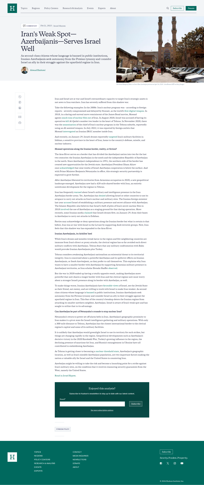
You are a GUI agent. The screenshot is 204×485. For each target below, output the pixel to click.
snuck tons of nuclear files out (76, 118)
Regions (36, 8)
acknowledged (67, 168)
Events (90, 8)
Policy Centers (51, 8)
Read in (65, 375)
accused (67, 202)
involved (64, 209)
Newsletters (79, 459)
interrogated (69, 131)
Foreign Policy (62, 429)
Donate (76, 463)
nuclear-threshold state (107, 351)
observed (112, 268)
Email (62, 399)
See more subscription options (102, 410)
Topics (24, 8)
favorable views (110, 285)
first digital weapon (134, 111)
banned (90, 292)
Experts (102, 8)
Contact (77, 452)
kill (67, 121)
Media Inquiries (80, 456)
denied (102, 195)
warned (78, 192)
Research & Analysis (73, 8)
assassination (69, 124)
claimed (88, 213)
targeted (113, 137)
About (113, 8)
